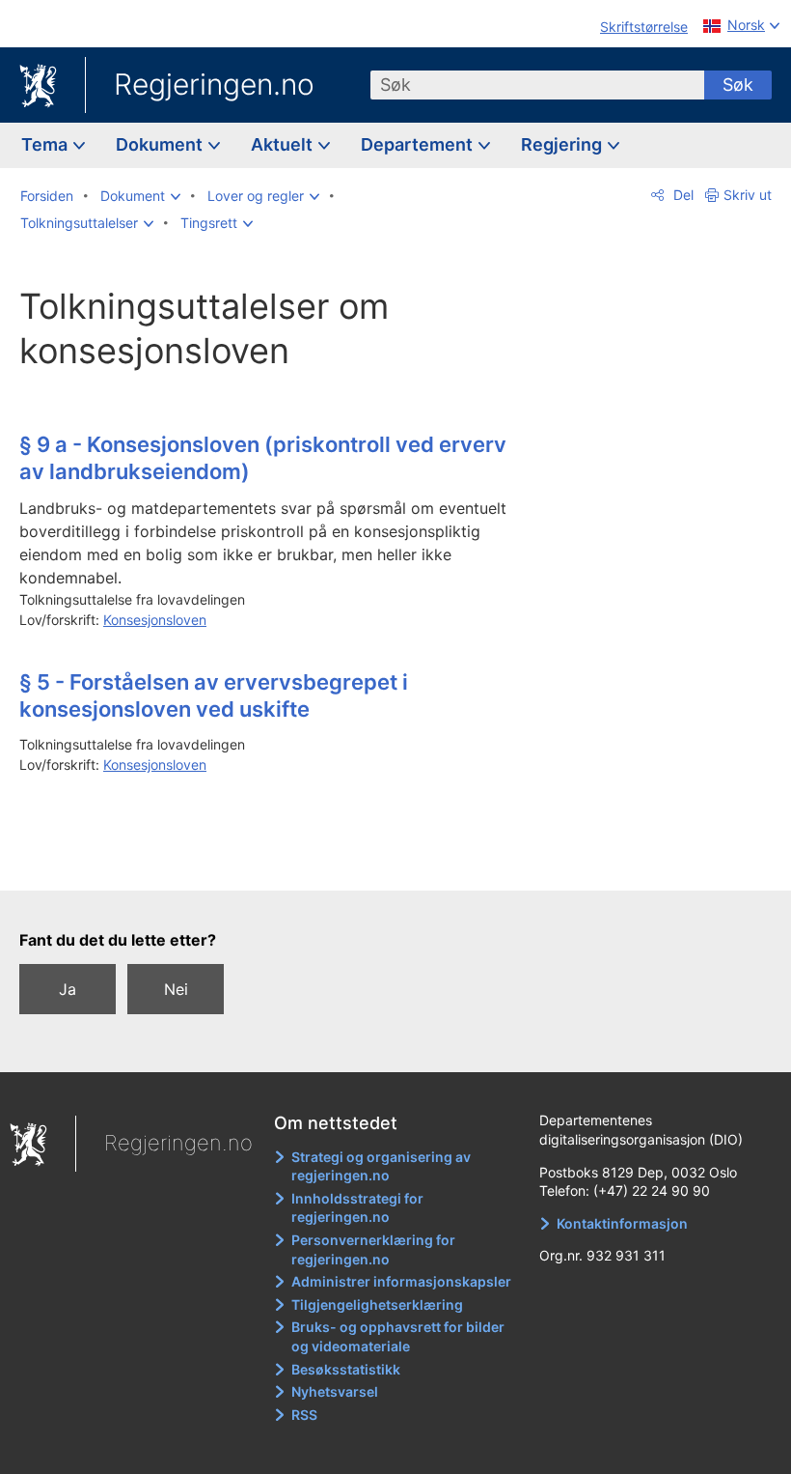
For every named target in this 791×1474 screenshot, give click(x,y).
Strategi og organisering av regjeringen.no (381, 1166)
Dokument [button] (161, 144)
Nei (176, 989)
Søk (738, 84)
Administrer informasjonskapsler (401, 1281)
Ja (67, 989)
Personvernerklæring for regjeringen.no (373, 1249)
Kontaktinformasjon (622, 1223)
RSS (304, 1414)
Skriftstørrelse (644, 26)
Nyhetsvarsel (334, 1391)
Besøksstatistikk (345, 1369)
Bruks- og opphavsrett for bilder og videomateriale (398, 1336)
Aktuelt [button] (283, 144)
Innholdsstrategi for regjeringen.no (357, 1208)
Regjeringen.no (214, 84)
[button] (140, 196)
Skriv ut (747, 194)
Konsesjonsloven (154, 619)
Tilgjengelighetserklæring (377, 1304)
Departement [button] (419, 144)
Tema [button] (46, 144)
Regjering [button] (563, 144)
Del (681, 194)
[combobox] (537, 85)
